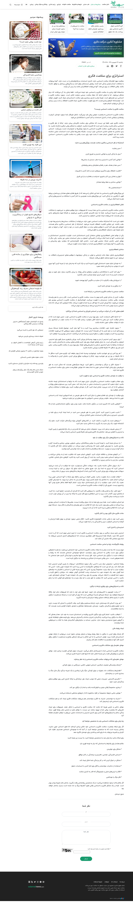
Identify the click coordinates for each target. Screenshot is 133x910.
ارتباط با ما (114, 882)
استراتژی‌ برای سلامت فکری (106, 76)
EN (26, 5)
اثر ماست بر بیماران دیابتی (31, 110)
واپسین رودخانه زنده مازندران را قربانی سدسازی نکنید (25, 363)
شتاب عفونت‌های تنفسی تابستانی (31, 357)
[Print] (108, 66)
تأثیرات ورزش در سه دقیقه (30, 180)
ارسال (86, 859)
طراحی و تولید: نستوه (115, 898)
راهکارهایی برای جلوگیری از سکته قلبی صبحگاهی (26, 256)
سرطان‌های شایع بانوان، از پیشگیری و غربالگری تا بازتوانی (27, 216)
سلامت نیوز (116, 4)
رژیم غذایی (52, 4)
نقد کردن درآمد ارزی (37, 307)
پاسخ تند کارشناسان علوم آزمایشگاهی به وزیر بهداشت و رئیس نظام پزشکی (28, 323)
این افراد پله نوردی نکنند (32, 145)
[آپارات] (43, 882)
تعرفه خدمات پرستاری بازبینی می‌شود (30, 336)
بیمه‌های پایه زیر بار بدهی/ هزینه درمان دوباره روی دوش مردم (57, 29)
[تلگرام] (40, 882)
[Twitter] (116, 66)
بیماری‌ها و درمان (96, 4)
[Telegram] (112, 66)
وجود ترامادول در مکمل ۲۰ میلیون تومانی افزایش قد (26, 351)
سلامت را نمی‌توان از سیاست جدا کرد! (77, 27)
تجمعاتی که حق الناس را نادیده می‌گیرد (30, 330)
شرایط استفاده (98, 882)
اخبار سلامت (105, 4)
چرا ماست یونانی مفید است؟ (30, 42)
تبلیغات (106, 882)
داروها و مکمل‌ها (77, 4)
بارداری (59, 4)
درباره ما (122, 882)
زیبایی (31, 4)
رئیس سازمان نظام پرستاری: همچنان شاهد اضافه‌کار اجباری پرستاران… (95, 30)
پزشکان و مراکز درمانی (41, 4)
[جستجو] (10, 5)
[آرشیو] (29, 882)
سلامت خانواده (66, 4)
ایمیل (86, 822)
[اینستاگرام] (38, 882)
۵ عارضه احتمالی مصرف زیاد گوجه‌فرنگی (26, 288)
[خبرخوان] (32, 882)
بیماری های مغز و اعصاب (86, 66)
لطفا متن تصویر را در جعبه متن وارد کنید (99, 849)
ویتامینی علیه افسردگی (32, 75)
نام (86, 812)
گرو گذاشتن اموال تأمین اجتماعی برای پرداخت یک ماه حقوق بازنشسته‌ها (115, 30)
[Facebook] (121, 66)
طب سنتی (86, 4)
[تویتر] (35, 882)
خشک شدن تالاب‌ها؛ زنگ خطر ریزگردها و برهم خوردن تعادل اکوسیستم (28, 371)
